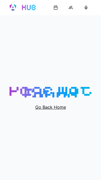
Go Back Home (50, 107)
